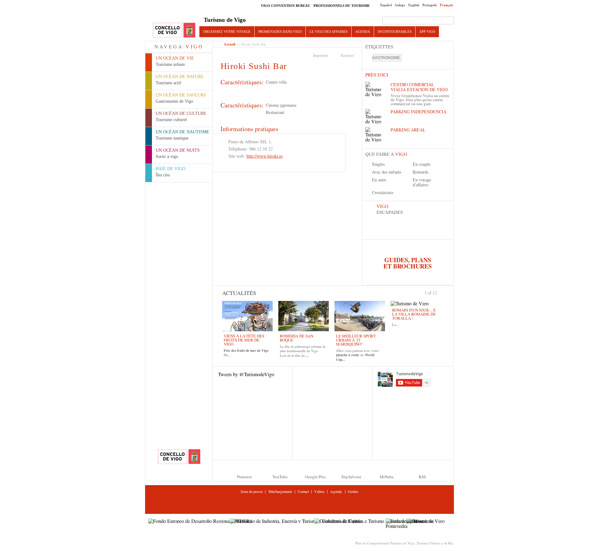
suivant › (439, 292)
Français (446, 5)
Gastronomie (386, 58)
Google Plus (315, 477)
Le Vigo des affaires (328, 31)
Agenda (362, 31)
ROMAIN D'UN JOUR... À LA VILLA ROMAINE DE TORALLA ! (414, 314)
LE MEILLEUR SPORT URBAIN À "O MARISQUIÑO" (356, 340)
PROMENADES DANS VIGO (280, 31)
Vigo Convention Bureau (285, 5)
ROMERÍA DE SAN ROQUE (296, 338)
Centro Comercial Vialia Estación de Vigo (419, 86)
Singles (378, 164)
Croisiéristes (382, 192)
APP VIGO (427, 31)
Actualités (239, 293)
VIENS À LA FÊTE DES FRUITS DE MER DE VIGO (244, 340)
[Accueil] (174, 30)
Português (429, 5)
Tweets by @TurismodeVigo (246, 374)
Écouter (347, 55)
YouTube (280, 477)
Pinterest (244, 477)
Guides (353, 491)
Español (386, 5)
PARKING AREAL (408, 130)
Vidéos (319, 491)
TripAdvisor (351, 477)
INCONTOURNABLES (395, 31)
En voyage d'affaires (422, 182)
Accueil (229, 44)
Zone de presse (252, 491)
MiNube (387, 477)
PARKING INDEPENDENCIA (418, 112)
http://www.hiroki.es (264, 156)
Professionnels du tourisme (342, 5)
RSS (422, 477)
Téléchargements (280, 491)
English (413, 5)
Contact (303, 491)
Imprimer (320, 55)
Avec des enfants (386, 172)
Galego (400, 5)
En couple (422, 164)
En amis (379, 180)
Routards (420, 172)
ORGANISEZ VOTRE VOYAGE (227, 31)
